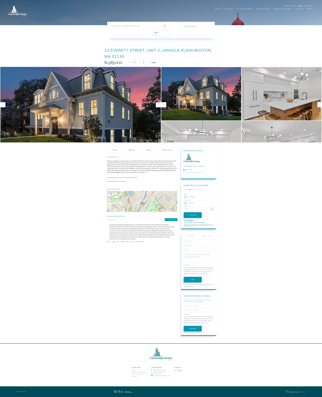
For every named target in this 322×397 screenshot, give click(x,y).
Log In (302, 6)
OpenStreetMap (169, 211)
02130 (132, 241)
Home (108, 241)
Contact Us (186, 174)
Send (192, 279)
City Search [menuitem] (228, 9)
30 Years (193, 189)
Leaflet (163, 211)
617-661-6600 (189, 170)
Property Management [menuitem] (282, 9)
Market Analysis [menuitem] (263, 9)
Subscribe (192, 328)
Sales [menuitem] (217, 9)
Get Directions (171, 219)
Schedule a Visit (206, 236)
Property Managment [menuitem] (138, 372)
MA (118, 241)
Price (185, 194)
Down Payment (187, 200)
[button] (165, 26)
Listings (114, 241)
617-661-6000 (290, 6)
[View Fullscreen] (109, 199)
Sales (155, 34)
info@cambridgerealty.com (162, 375)
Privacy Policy (204, 273)
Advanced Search (190, 26)
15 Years (199, 189)
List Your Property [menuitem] (244, 9)
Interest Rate (187, 206)
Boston (127, 241)
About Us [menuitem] (299, 9)
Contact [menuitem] (310, 9)
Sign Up (310, 6)
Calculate (193, 215)
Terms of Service (187, 286)
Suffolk (122, 241)
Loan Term (186, 189)
